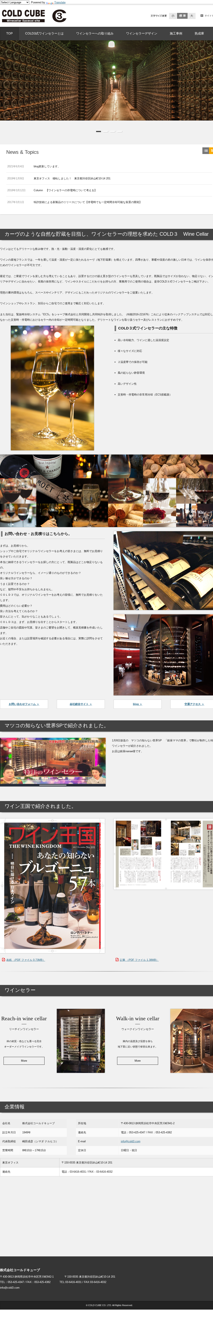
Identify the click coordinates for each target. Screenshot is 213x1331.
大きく (192, 16)
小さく (173, 16)
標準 (182, 16)
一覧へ (205, 150)
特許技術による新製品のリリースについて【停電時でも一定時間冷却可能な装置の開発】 (88, 202)
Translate (60, 2)
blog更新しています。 (47, 166)
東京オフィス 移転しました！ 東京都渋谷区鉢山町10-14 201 (72, 178)
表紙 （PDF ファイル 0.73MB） (25, 959)
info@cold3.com (130, 1141)
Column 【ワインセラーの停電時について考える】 (65, 190)
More (24, 1060)
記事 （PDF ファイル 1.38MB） (139, 959)
